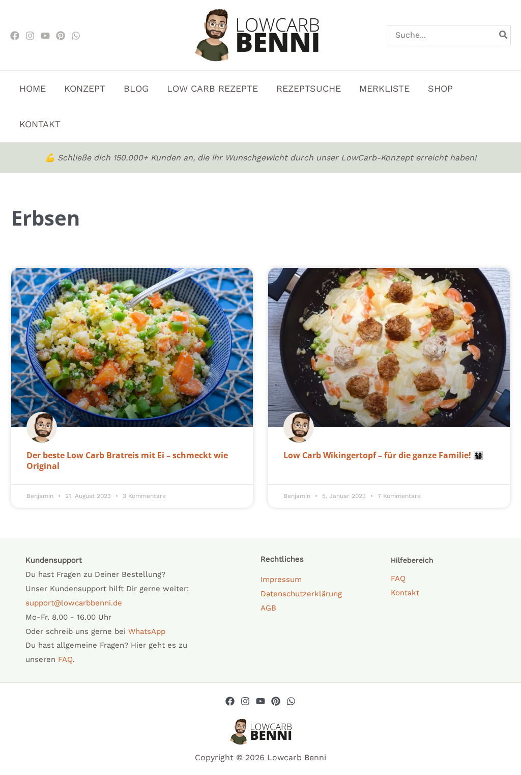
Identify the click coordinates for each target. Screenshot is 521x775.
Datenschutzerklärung (301, 593)
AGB (268, 608)
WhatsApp (146, 631)
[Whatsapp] (291, 701)
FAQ (65, 659)
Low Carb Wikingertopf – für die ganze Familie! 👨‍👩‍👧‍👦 (383, 455)
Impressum (281, 579)
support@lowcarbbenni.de (73, 602)
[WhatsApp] (75, 35)
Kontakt (405, 592)
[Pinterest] (60, 35)
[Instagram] (30, 35)
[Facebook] (14, 35)
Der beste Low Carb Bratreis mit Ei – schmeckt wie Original (127, 461)
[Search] (503, 35)
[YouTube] (260, 701)
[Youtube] (45, 35)
